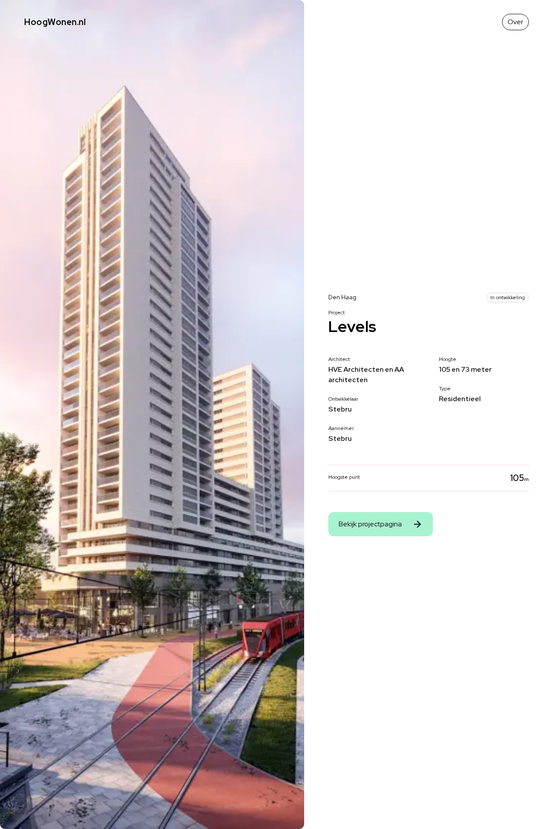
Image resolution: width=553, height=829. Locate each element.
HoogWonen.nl (55, 22)
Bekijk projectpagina (370, 523)
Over (515, 21)
